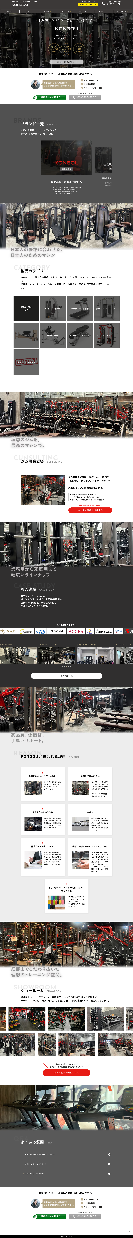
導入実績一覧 (66, 676)
